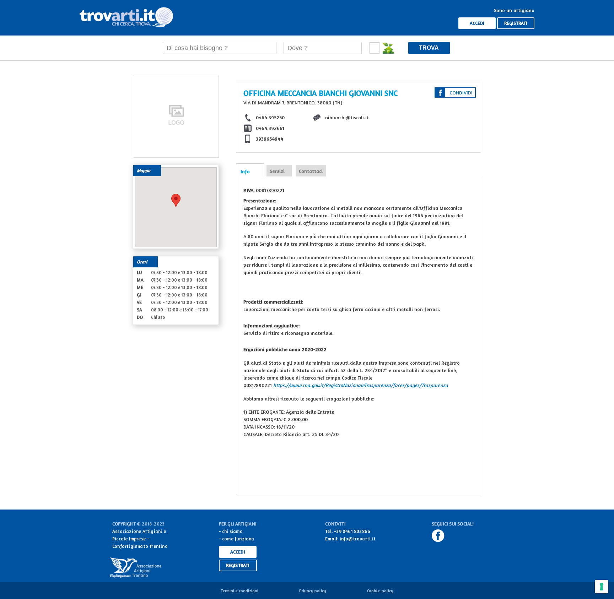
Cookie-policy (380, 590)
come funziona (238, 538)
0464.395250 (270, 117)
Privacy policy (312, 590)
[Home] (126, 18)
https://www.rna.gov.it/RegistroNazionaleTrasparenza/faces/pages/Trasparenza (360, 385)
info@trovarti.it (358, 538)
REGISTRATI (515, 23)
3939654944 (269, 139)
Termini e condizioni (239, 590)
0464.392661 (270, 128)
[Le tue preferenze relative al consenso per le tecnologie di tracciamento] (601, 586)
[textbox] (219, 48)
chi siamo (232, 531)
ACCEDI (477, 23)
